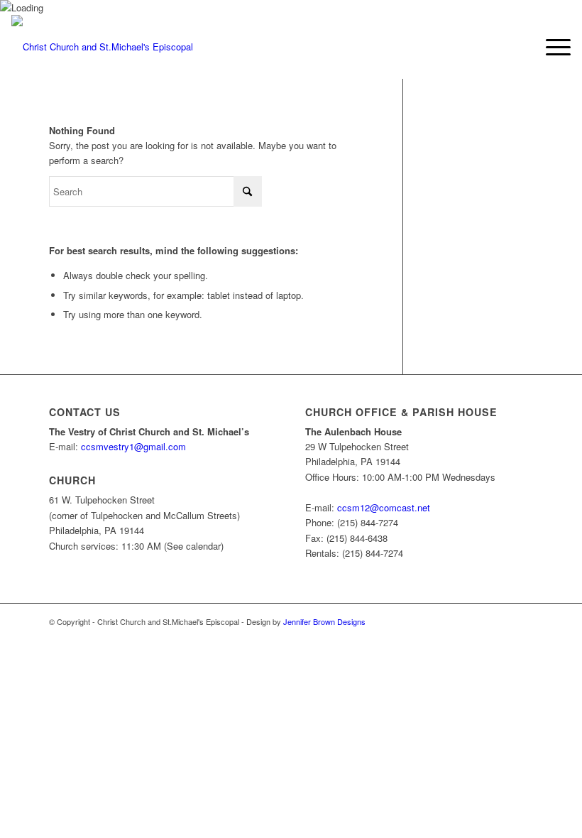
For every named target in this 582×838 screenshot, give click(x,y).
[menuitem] (551, 47)
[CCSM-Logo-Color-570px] (102, 47)
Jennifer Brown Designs (324, 621)
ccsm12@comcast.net (383, 507)
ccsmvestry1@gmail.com (133, 446)
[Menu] (551, 47)
